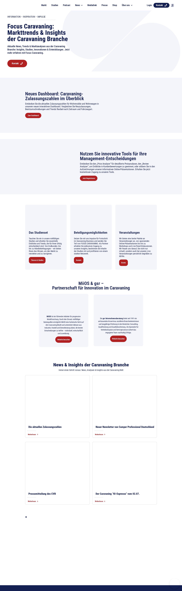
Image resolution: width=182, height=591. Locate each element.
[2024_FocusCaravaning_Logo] (18, 3)
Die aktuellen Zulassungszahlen (45, 426)
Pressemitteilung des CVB (42, 493)
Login (149, 5)
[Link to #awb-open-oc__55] (172, 5)
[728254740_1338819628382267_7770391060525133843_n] (57, 445)
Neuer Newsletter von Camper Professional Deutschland (125, 426)
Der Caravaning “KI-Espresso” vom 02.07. (118, 493)
